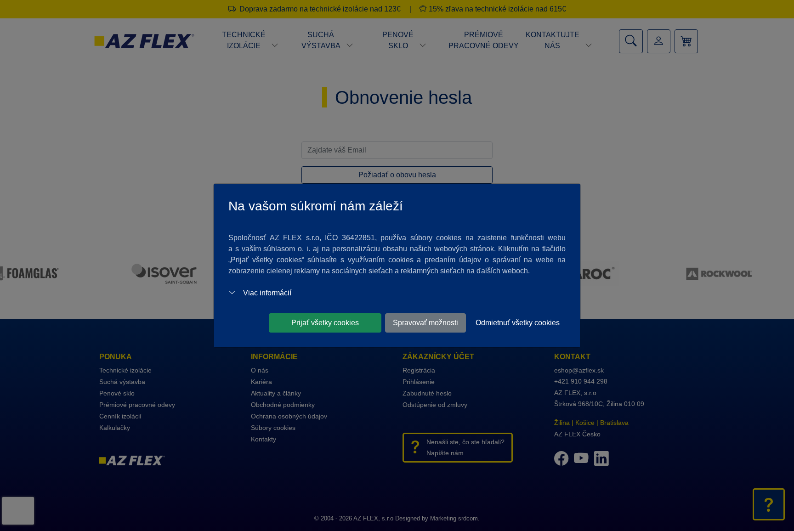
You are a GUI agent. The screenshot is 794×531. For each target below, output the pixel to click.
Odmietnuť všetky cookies (518, 323)
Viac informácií (267, 293)
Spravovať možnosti (425, 323)
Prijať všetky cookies (325, 323)
